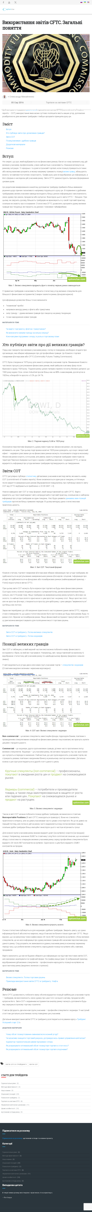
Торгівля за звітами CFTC (59, 102)
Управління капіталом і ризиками (13, 1105)
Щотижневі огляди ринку (10, 1112)
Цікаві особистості (8, 1108)
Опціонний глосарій (8, 1094)
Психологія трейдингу (9, 1098)
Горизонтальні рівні (8, 1083)
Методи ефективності (9, 1087)
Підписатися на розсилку (12, 1138)
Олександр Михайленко (21, 96)
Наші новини (5, 1090)
